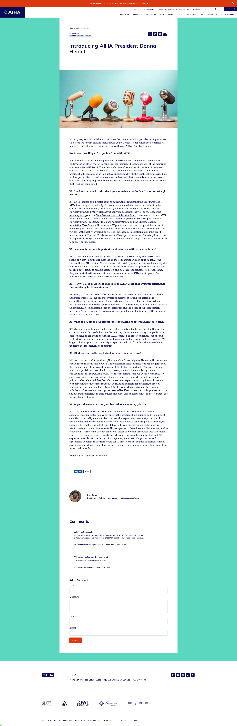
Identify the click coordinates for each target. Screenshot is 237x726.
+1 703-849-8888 (138, 679)
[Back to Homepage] (12, 12)
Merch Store (180, 9)
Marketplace (169, 9)
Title (72, 585)
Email (72, 627)
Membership (137, 14)
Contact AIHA (103, 720)
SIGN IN (206, 9)
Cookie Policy (133, 720)
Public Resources (228, 14)
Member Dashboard (194, 9)
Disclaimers (91, 720)
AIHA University (166, 14)
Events (179, 14)
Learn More (142, 3)
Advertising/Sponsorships (63, 720)
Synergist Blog (76, 36)
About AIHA (124, 14)
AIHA (87, 471)
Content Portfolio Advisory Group (87, 208)
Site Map (123, 720)
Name (72, 616)
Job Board (159, 9)
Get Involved (151, 14)
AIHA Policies (80, 720)
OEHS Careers (191, 14)
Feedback (114, 720)
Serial (88, 36)
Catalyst (137, 9)
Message (74, 596)
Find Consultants (148, 9)
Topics (78, 471)
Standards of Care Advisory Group (110, 221)
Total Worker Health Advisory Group (116, 215)
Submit (75, 640)
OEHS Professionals (209, 14)
